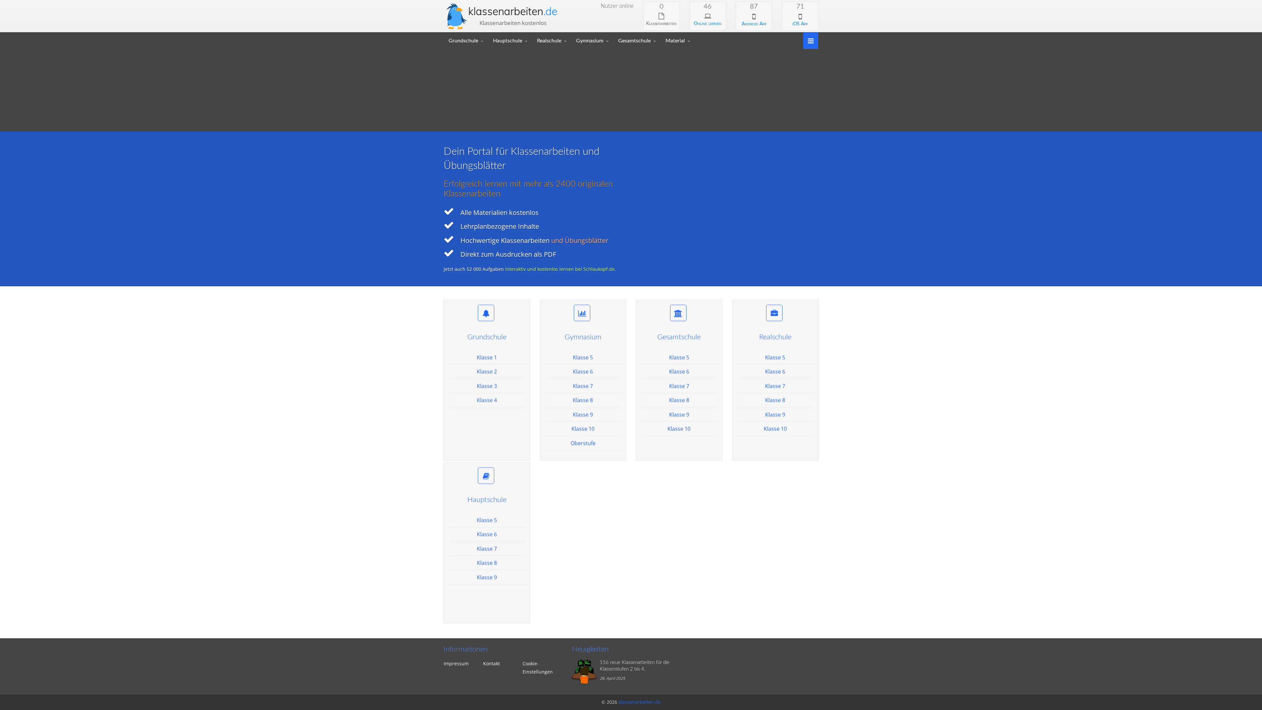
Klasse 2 (487, 371)
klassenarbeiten (512, 11)
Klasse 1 (487, 357)
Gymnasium (589, 40)
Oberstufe (583, 443)
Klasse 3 (487, 386)
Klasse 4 (487, 400)
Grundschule (463, 40)
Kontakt (491, 663)
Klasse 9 (583, 414)
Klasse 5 (583, 357)
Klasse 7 (583, 386)
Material (675, 40)
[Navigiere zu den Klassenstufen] (808, 40)
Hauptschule (507, 40)
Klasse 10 (583, 428)
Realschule (549, 40)
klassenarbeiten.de (640, 702)
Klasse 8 (583, 400)
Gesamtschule (634, 40)
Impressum (456, 663)
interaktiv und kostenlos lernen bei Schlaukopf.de (560, 269)
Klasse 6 (583, 371)
